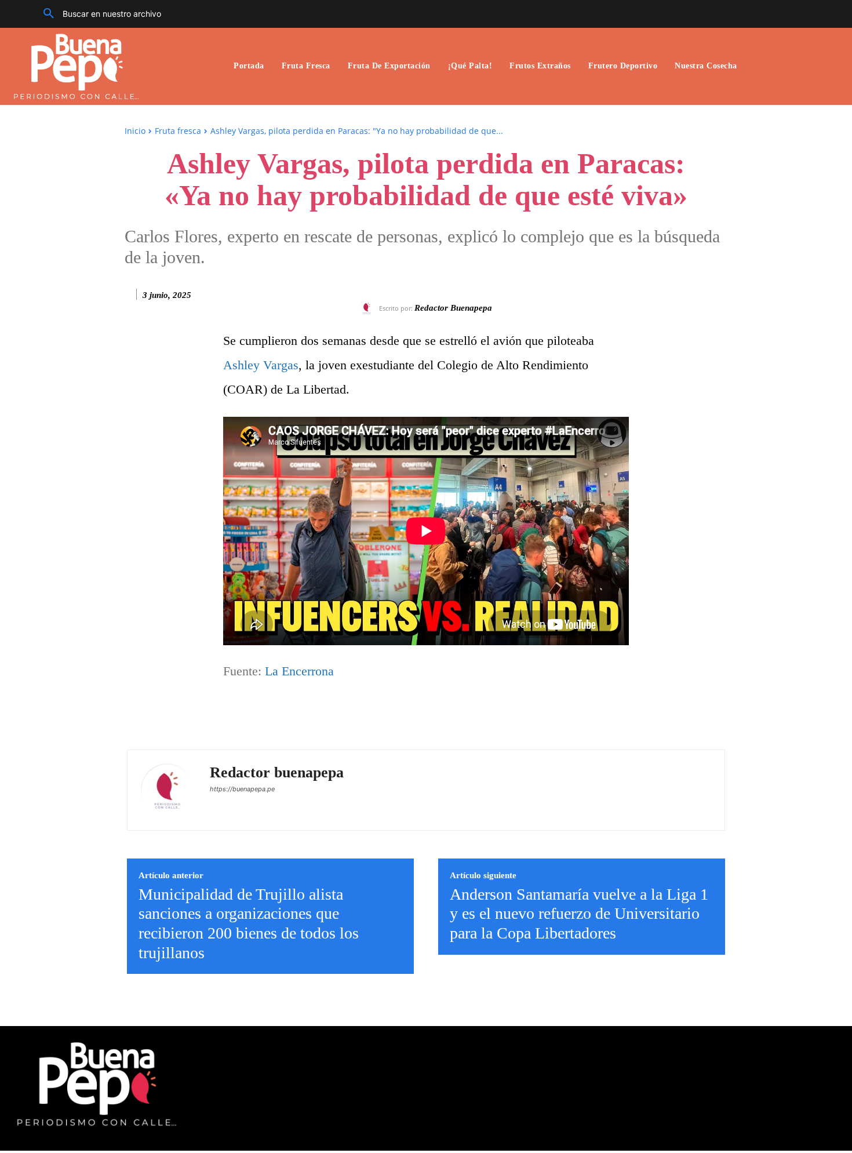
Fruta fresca (178, 130)
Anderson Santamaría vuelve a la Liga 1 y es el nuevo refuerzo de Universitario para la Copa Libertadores (579, 913)
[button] (98, 14)
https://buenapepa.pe (242, 789)
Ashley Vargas (260, 365)
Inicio (135, 130)
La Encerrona (299, 671)
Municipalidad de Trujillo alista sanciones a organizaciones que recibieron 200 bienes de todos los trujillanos (249, 923)
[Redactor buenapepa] (368, 308)
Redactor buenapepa (453, 307)
